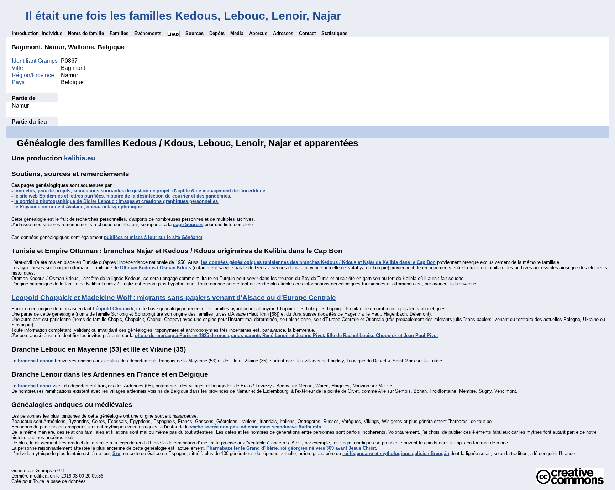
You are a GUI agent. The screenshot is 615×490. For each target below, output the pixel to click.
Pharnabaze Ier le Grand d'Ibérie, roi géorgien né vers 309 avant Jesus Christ (291, 448)
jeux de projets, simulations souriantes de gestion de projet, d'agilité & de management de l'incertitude (151, 190)
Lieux (173, 34)
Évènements (147, 33)
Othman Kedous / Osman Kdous (155, 267)
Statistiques (334, 33)
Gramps (44, 470)
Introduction (25, 33)
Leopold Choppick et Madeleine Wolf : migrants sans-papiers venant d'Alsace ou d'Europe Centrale (173, 297)
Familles (119, 33)
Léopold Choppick (113, 308)
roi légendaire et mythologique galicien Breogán (395, 453)
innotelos (24, 190)
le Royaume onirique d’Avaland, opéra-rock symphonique (78, 206)
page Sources (188, 224)
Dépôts (217, 33)
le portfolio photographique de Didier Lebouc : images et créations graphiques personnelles (116, 201)
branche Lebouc (35, 360)
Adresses (283, 33)
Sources (194, 33)
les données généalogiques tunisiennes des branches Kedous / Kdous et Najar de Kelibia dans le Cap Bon (318, 262)
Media (236, 33)
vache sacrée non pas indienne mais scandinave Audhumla (255, 426)
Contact (307, 33)
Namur (20, 106)
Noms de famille (86, 33)
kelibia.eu (79, 158)
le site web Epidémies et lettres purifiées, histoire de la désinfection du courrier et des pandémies (122, 196)
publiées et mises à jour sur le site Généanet (153, 237)
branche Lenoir (34, 385)
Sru (116, 453)
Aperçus (258, 33)
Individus (52, 33)
